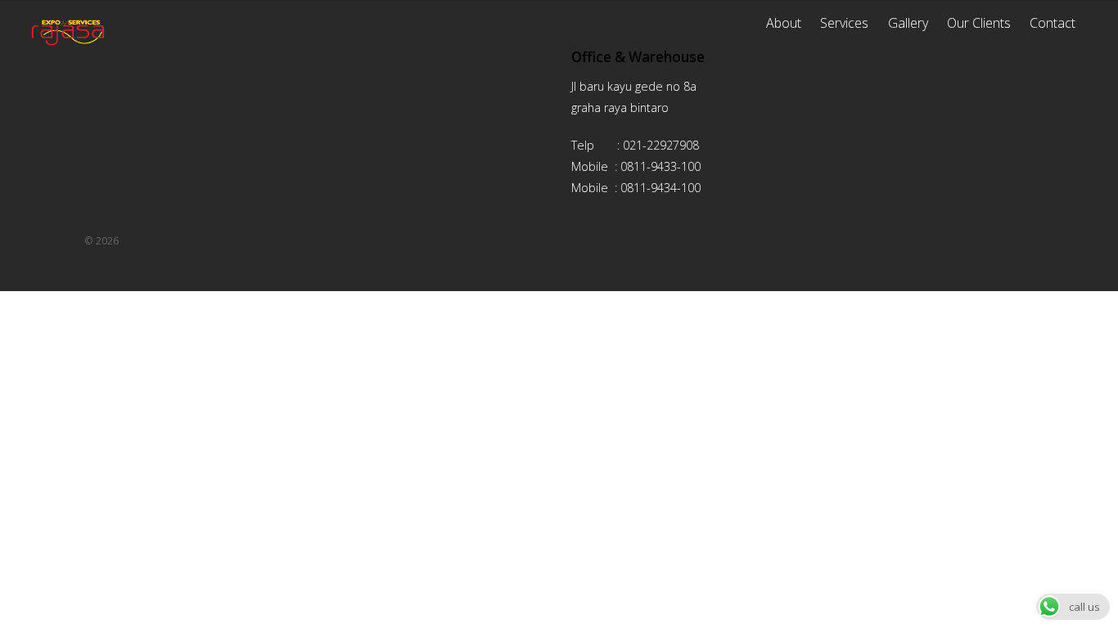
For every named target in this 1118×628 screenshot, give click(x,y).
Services (844, 23)
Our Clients (979, 23)
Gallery (908, 23)
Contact (1052, 23)
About (783, 23)
